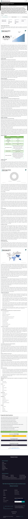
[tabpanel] (14, 215)
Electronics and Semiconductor (6, 477)
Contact (4, 494)
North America (4, 463)
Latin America (4, 467)
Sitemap (4, 495)
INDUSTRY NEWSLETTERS (19, 498)
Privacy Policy (5, 501)
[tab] (5, 17)
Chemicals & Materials (5, 6)
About (4, 491)
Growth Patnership (17, 494)
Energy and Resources (13, 477)
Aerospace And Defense (22, 477)
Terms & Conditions (5, 500)
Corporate (5, 490)
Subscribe (23, 501)
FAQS (4, 499)
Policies (4, 497)
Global (3, 462)
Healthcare (3, 475)
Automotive (12, 476)
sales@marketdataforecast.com (15, 448)
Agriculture (12, 475)
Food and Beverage (22, 475)
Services (16, 490)
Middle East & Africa (4, 468)
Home (1, 6)
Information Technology (22, 476)
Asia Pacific (3, 466)
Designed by (19, 516)
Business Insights (17, 491)
